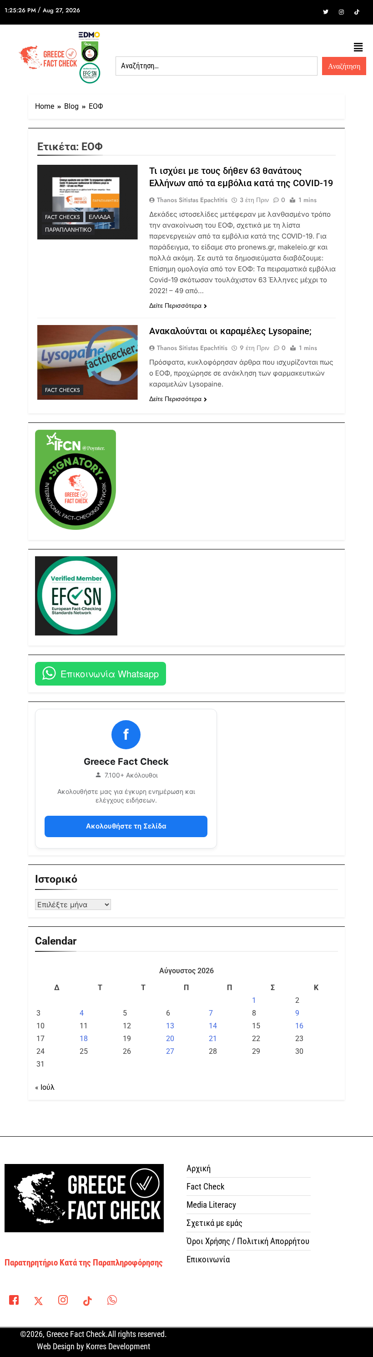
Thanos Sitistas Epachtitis (192, 199)
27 (170, 1051)
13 (170, 1026)
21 (213, 1038)
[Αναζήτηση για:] (217, 66)
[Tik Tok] (356, 12)
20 (170, 1038)
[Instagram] (341, 12)
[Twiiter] (326, 12)
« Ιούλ (45, 1087)
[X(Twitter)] (38, 1302)
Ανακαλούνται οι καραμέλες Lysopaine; (230, 330)
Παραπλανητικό (68, 230)
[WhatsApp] (112, 1302)
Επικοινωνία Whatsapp (109, 673)
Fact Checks (62, 217)
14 (213, 1026)
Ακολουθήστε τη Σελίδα (126, 826)
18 (84, 1038)
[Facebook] (310, 12)
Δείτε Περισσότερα (175, 305)
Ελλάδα (100, 217)
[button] (358, 47)
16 (299, 1026)
